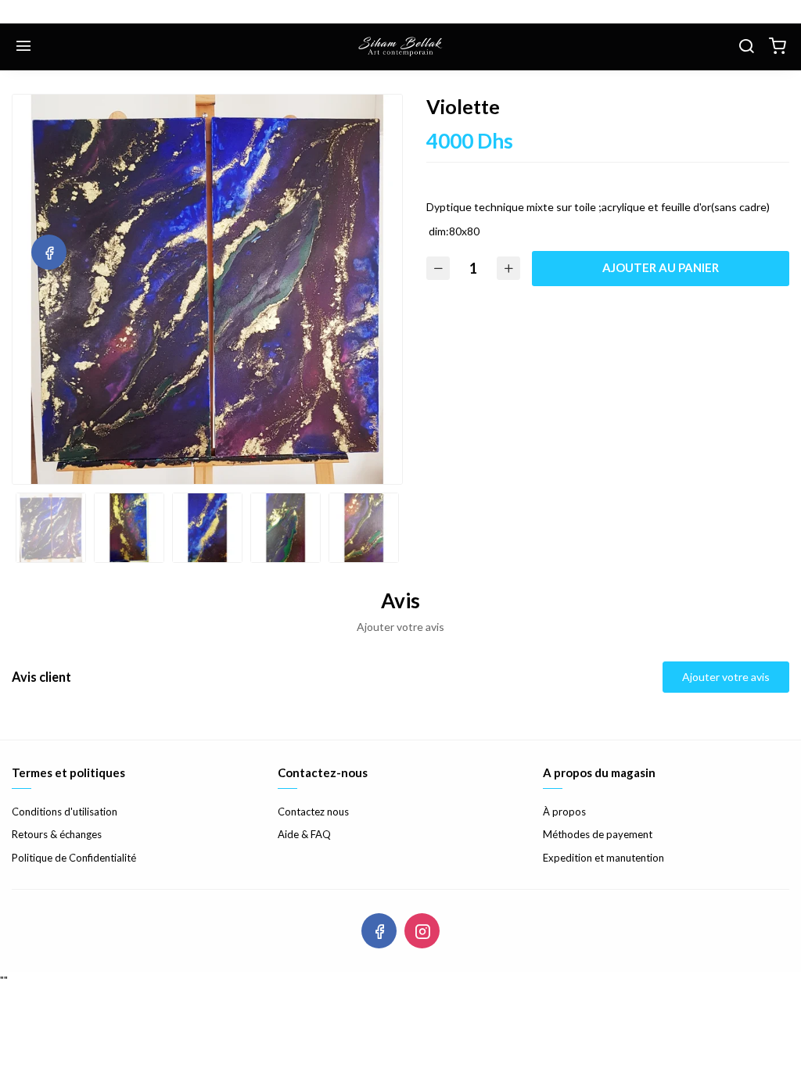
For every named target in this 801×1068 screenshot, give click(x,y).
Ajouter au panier (660, 267)
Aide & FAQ (304, 834)
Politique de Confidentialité (74, 857)
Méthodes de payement (597, 834)
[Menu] (23, 47)
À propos (564, 811)
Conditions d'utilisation (64, 811)
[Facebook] (48, 252)
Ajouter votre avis (726, 676)
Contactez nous (313, 811)
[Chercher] (746, 47)
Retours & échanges (57, 834)
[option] (207, 289)
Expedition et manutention (603, 857)
